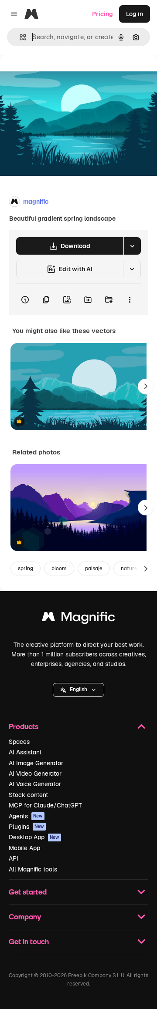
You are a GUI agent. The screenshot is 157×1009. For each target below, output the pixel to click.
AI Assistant (25, 752)
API (13, 858)
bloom (59, 568)
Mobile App (24, 848)
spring (25, 568)
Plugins (26, 827)
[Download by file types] (132, 246)
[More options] (129, 299)
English (78, 689)
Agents (26, 816)
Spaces (19, 742)
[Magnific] (78, 619)
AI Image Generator (36, 763)
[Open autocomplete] (19, 37)
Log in (134, 14)
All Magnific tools (33, 869)
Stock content (28, 795)
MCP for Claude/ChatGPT (45, 805)
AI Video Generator (35, 773)
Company (25, 916)
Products (23, 726)
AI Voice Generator (35, 784)
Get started (28, 891)
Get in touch (29, 941)
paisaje (93, 568)
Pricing (102, 14)
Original (56, 75)
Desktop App (34, 837)
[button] (78, 690)
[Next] (146, 386)
